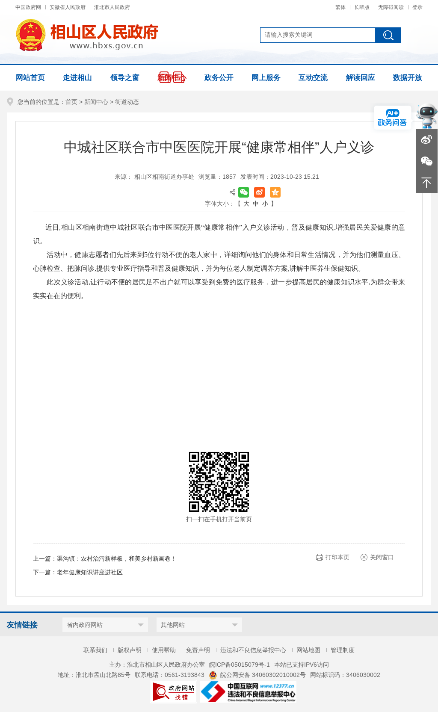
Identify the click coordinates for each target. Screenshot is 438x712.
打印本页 (337, 557)
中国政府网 (28, 7)
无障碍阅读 (391, 7)
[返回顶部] (427, 182)
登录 (417, 7)
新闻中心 (96, 101)
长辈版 (362, 7)
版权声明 (130, 650)
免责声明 (198, 650)
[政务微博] (427, 139)
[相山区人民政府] (86, 35)
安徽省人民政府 (68, 7)
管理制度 (343, 650)
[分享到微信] (243, 192)
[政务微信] (427, 160)
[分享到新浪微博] (259, 192)
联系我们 (95, 650)
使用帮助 (164, 650)
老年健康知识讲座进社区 (90, 572)
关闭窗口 (382, 557)
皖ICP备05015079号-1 (239, 664)
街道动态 (127, 101)
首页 (71, 101)
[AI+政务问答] (426, 115)
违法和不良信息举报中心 (253, 650)
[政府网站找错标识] (173, 691)
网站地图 (308, 650)
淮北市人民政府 (112, 7)
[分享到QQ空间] (275, 192)
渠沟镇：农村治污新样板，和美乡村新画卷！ (117, 558)
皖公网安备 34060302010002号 (263, 674)
